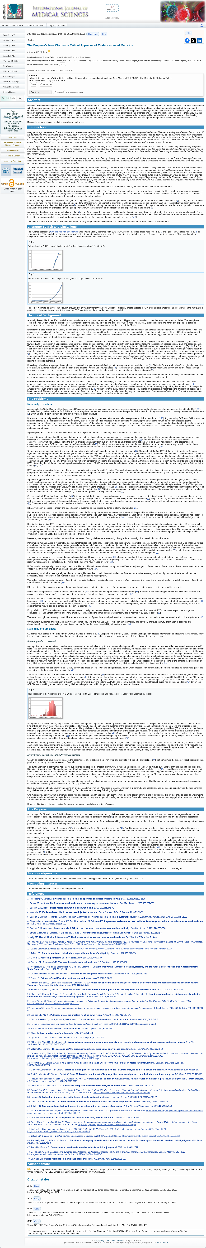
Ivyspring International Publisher (110, 1241)
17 (136, 451)
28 (114, 557)
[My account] (202, 25)
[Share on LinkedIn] (199, 40)
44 (154, 760)
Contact (61, 25)
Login (51, 25)
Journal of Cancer (13, 156)
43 (68, 735)
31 (137, 591)
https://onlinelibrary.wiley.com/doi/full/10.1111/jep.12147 (53, 1003)
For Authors (17, 25)
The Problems (12, 123)
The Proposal (13, 126)
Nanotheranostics (12, 150)
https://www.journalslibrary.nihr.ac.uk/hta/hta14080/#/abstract (122, 1092)
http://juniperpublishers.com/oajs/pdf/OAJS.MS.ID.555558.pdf (151, 1136)
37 (201, 617)
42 (188, 682)
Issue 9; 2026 (9, 35)
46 (112, 817)
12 (158, 418)
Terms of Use (162, 1242)
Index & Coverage (11, 81)
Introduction (12, 114)
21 (122, 491)
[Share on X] (193, 40)
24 (122, 517)
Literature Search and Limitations (13, 117)
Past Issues (8, 66)
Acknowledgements (13, 128)
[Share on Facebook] (187, 40)
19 (116, 487)
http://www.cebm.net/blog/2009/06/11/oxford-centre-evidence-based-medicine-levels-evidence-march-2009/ (122, 949)
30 (87, 591)
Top (12, 111)
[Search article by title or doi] (20, 98)
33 (41, 601)
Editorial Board (10, 71)
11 (198, 409)
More (63, 64)
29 (95, 569)
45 (162, 769)
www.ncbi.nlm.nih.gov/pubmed (64, 232)
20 (99, 489)
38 (129, 624)
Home (5, 25)
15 (96, 444)
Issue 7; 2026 (9, 45)
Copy (33, 84)
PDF (189, 33)
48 (158, 847)
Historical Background (13, 121)
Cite (104, 34)
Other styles (46, 84)
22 (72, 496)
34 (202, 601)
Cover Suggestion (11, 86)
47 (122, 828)
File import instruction (74, 92)
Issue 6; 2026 (9, 50)
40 (72, 670)
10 (193, 384)
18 (39, 465)
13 (162, 418)
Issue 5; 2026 (9, 55)
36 (159, 613)
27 (157, 552)
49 (45, 852)
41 (103, 674)
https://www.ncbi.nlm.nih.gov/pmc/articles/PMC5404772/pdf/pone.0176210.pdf (63, 1058)
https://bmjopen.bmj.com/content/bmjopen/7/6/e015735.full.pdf (107, 1124)
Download (59, 92)
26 (175, 550)
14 (141, 439)
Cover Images (9, 76)
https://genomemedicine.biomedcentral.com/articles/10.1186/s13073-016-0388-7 (64, 1154)
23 (29, 503)
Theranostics (12, 137)
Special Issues (9, 91)
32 (131, 594)
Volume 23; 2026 (11, 60)
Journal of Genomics (13, 161)
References (12, 131)
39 (165, 663)
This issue (93, 34)
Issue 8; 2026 (9, 40)
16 (161, 446)
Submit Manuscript (36, 25)
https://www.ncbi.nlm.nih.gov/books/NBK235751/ (103, 944)
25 (50, 519)
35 (90, 606)
